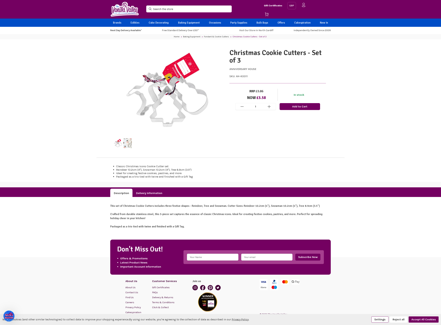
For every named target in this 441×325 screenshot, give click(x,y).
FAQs (155, 292)
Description (121, 193)
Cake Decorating (159, 22)
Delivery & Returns (162, 297)
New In (324, 22)
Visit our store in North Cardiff (256, 30)
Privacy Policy (133, 307)
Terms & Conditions (163, 302)
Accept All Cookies (423, 319)
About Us (130, 287)
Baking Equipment (189, 22)
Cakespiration (302, 22)
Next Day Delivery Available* (126, 30)
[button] (8, 316)
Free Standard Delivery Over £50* (180, 30)
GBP (291, 5)
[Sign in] (304, 5)
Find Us (129, 297)
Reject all (398, 319)
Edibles (135, 22)
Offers (281, 22)
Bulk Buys (262, 22)
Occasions (215, 22)
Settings (380, 319)
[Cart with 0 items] (274, 15)
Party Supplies (238, 22)
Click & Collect (160, 307)
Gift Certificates (273, 5)
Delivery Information (149, 193)
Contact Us (131, 292)
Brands (117, 22)
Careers (129, 302)
